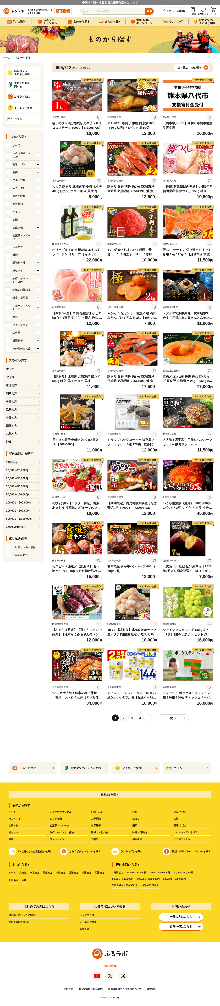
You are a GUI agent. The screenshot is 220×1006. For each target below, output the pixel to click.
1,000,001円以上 (149, 885)
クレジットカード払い (25, 547)
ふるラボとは (87, 914)
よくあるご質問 (88, 922)
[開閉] (38, 154)
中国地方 (11, 417)
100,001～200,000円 (148, 879)
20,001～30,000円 (160, 872)
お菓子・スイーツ (59, 825)
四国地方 (11, 425)
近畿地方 (11, 409)
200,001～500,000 (18, 510)
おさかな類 (56, 818)
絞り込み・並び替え (190, 67)
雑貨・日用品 (139, 832)
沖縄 (9, 441)
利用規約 (68, 989)
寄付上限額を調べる (19, 922)
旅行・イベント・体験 (62, 832)
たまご (136, 818)
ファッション (57, 839)
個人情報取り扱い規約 (91, 989)
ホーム (6, 57)
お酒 (176, 818)
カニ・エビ (15, 818)
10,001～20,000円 (137, 872)
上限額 (193, 14)
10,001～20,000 (17, 470)
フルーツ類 (180, 811)
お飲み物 (13, 825)
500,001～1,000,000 (19, 518)
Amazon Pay (20, 555)
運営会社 (152, 989)
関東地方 (11, 393)
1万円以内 (117, 872)
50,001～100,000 (18, 494)
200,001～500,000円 (174, 879)
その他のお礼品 (182, 839)
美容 (11, 839)
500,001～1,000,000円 (124, 885)
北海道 (10, 377)
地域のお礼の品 (99, 832)
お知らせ (84, 929)
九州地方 (11, 433)
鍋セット (13, 832)
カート (213, 14)
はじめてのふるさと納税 (22, 914)
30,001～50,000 (17, 486)
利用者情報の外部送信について (125, 989)
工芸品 (94, 839)
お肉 (134, 811)
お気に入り (203, 14)
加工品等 (96, 825)
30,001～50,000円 (183, 872)
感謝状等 (137, 839)
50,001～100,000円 (123, 879)
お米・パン (97, 811)
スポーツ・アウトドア (186, 832)
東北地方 (11, 385)
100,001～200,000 (18, 502)
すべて (16, 145)
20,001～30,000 (17, 478)
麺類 (134, 825)
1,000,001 (15, 526)
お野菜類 (96, 818)
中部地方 (11, 401)
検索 (149, 11)
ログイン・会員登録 (176, 11)
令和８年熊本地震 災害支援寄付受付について (110, 2)
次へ (173, 718)
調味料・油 (180, 825)
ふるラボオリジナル (61, 811)
